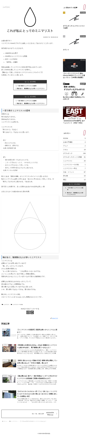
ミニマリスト (6, 304)
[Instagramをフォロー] (28, 312)
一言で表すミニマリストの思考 (26, 86)
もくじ (27, 82)
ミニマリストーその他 (17, 304)
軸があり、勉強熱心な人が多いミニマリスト (31, 88)
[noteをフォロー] (32, 312)
